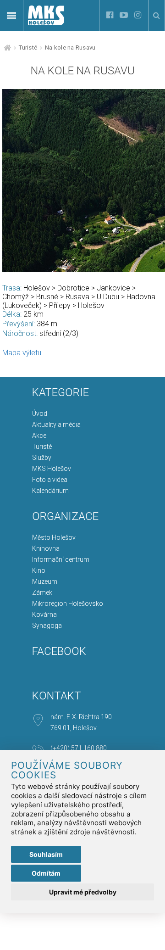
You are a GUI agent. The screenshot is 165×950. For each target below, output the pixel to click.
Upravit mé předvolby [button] (82, 892)
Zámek (42, 592)
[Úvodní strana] (46, 22)
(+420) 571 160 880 (78, 748)
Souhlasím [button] (46, 854)
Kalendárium (50, 490)
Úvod (39, 413)
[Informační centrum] (46, 55)
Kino (38, 570)
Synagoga (47, 625)
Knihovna (46, 548)
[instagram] (137, 15)
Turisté (28, 47)
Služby (41, 457)
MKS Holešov (51, 468)
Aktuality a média (56, 424)
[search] (156, 15)
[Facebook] (110, 15)
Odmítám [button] (46, 873)
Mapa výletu (21, 352)
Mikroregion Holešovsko (67, 603)
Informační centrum (60, 559)
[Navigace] (11, 15)
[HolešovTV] (123, 15)
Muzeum (44, 581)
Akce (39, 435)
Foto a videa (49, 479)
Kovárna (44, 614)
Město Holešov (54, 537)
